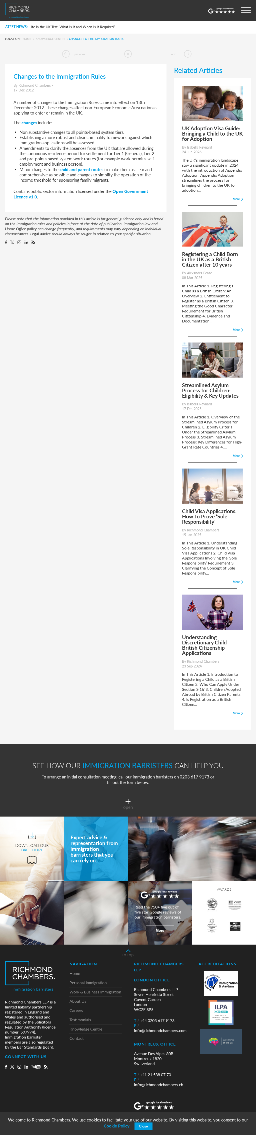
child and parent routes (81, 169)
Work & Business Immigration (95, 992)
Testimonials (80, 1020)
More (160, 930)
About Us (78, 1001)
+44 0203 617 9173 (154, 1020)
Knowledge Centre (50, 38)
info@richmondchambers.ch (158, 1082)
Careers (76, 1010)
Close (143, 1126)
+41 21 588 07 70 (152, 1074)
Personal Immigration (88, 982)
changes (29, 123)
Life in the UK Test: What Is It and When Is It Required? (72, 27)
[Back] (128, 54)
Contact (77, 1038)
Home (27, 38)
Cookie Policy (117, 1125)
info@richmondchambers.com (160, 1028)
